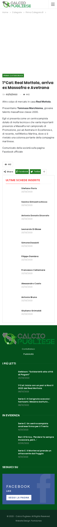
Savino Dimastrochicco (34, 201)
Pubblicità (28, 354)
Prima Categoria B (13, 75)
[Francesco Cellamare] (12, 274)
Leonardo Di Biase (31, 229)
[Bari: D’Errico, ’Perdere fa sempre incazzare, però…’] (9, 441)
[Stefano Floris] (12, 192)
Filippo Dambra (29, 256)
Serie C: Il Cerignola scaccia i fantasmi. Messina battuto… (34, 400)
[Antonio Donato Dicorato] (12, 219)
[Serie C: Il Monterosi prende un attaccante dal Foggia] (9, 454)
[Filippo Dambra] (12, 260)
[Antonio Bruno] (12, 301)
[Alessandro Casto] (12, 287)
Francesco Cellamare (33, 270)
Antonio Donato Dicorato (35, 215)
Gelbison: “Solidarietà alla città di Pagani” (35, 373)
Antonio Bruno (29, 297)
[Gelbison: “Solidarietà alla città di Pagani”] (9, 375)
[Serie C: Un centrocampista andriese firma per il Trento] (9, 427)
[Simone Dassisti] (12, 246)
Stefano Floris (29, 188)
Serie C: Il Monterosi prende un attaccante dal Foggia (34, 452)
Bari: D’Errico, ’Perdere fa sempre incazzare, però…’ (36, 438)
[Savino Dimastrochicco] (12, 206)
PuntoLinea (36, 520)
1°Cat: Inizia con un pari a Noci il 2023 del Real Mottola (35, 387)
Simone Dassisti (30, 242)
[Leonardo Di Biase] (12, 233)
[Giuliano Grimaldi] (12, 314)
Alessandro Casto (31, 283)
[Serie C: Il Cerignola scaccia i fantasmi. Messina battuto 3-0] (9, 403)
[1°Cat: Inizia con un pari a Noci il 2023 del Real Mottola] (9, 389)
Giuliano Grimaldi (31, 310)
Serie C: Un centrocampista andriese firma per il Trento (33, 425)
